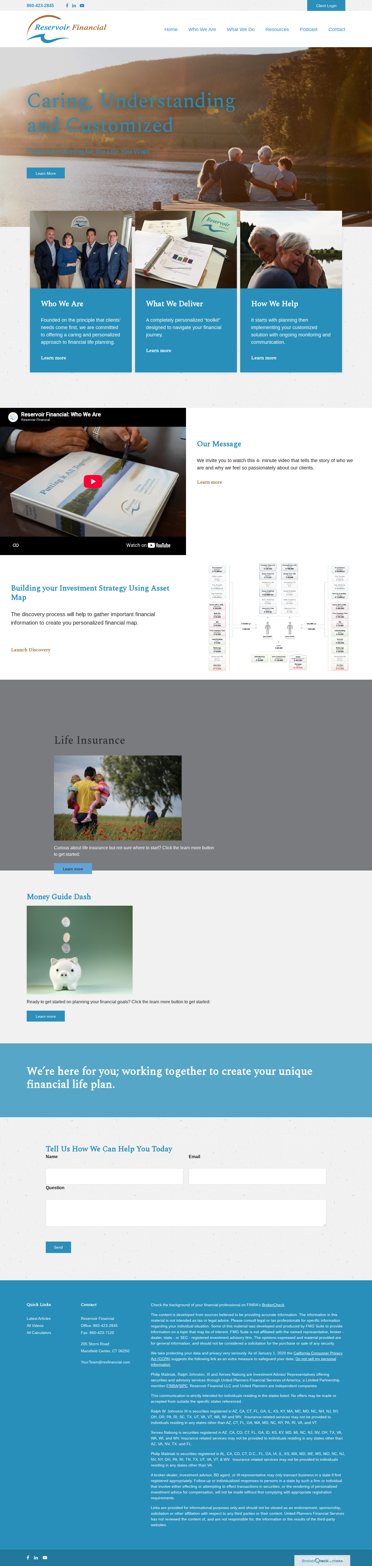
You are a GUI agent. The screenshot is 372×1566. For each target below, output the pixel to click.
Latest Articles (39, 1318)
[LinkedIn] (74, 5)
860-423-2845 (40, 5)
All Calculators (39, 1332)
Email (194, 1156)
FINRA (172, 1386)
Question (55, 1187)
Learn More (46, 173)
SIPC (183, 1386)
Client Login (326, 6)
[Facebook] (67, 5)
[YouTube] (82, 5)
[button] (202, 29)
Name (52, 1156)
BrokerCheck (273, 1305)
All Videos (35, 1325)
